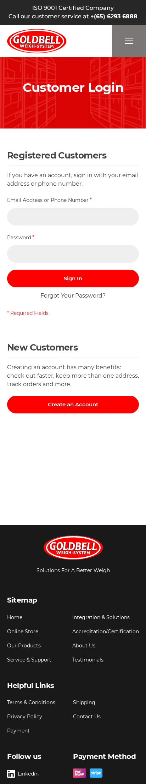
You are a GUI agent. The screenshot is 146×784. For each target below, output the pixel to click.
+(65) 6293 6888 (113, 16)
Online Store (22, 631)
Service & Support (29, 660)
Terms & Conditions (31, 702)
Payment (18, 731)
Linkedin (28, 774)
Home (14, 617)
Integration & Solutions (101, 617)
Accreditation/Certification (105, 631)
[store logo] (36, 41)
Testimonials (87, 660)
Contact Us (87, 716)
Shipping (84, 702)
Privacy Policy (24, 716)
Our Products (24, 645)
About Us (83, 645)
